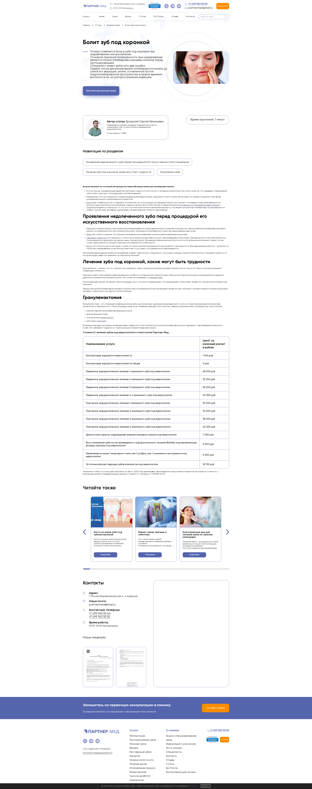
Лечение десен (138, 764)
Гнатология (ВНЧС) (140, 776)
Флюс (89, 235)
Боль (89, 203)
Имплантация (137, 736)
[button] (84, 532)
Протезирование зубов (143, 740)
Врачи (128, 17)
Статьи (142, 17)
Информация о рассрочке (181, 744)
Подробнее (106, 555)
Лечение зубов (138, 744)
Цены (114, 17)
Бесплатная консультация (101, 91)
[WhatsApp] (166, 6)
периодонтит (107, 318)
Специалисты (173, 752)
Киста (89, 246)
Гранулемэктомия (170, 172)
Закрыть (205, 786)
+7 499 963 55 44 (99, 613)
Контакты (190, 17)
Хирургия (135, 756)
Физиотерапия (138, 772)
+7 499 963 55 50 (197, 4)
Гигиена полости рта (141, 760)
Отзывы (174, 17)
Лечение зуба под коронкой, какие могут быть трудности (118, 172)
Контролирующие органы (180, 772)
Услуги (86, 17)
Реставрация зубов (140, 752)
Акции (101, 17)
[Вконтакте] (179, 6)
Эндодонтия (137, 780)
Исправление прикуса (142, 768)
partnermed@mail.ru (200, 8)
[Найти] (225, 16)
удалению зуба (155, 278)
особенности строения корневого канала (200, 205)
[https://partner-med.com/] (94, 6)
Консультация (223, 6)
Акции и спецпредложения (181, 736)
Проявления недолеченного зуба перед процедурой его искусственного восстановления (137, 162)
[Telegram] (173, 6)
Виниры (134, 748)
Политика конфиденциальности (97, 753)
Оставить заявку (215, 708)
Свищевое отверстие (97, 238)
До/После (158, 17)
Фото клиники (174, 748)
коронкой (101, 321)
